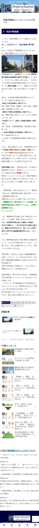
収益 (14, 302)
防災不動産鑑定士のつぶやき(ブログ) (18, 450)
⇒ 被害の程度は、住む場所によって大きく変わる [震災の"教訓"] (19, 492)
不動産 (33, 302)
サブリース (19, 305)
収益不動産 (7, 302)
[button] (35, 359)
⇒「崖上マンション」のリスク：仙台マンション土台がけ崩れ (18, 456)
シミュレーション (8, 305)
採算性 (26, 302)
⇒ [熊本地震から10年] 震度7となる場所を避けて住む (19, 474)
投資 (20, 302)
